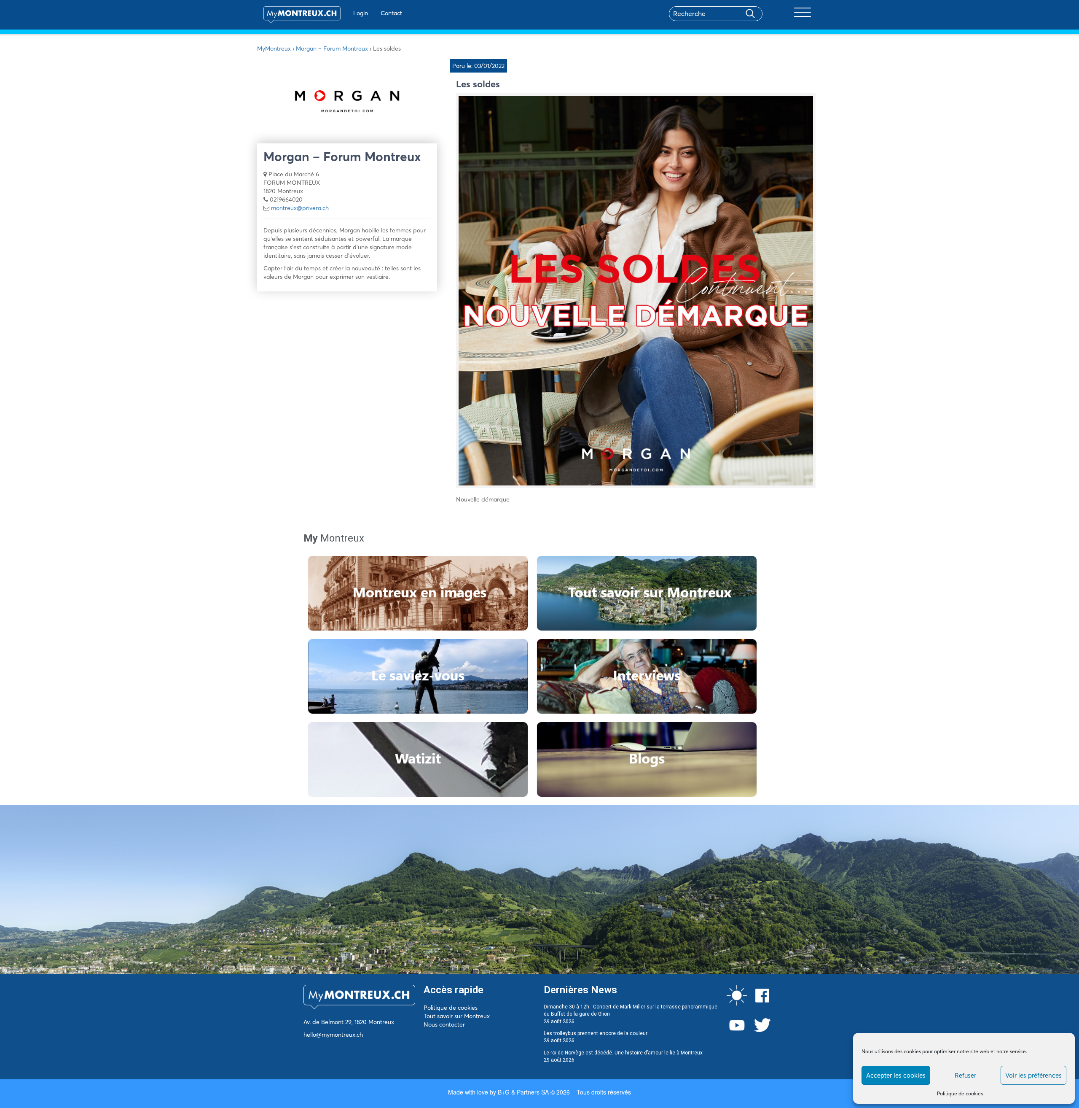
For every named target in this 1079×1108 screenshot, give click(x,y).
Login (360, 13)
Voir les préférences (1033, 1075)
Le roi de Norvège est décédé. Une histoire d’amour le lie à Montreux (623, 1053)
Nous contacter (444, 1024)
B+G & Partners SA (523, 1092)
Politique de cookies (960, 1093)
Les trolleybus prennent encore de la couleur (595, 1033)
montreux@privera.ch (300, 208)
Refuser (965, 1075)
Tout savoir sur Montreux (457, 1016)
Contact (391, 13)
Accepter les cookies (896, 1075)
